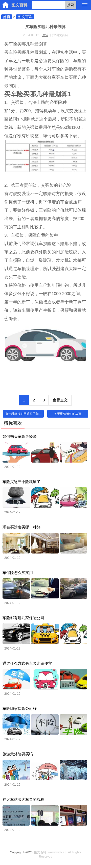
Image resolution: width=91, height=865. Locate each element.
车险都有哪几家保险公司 (23, 618)
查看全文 (60, 400)
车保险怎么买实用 (18, 572)
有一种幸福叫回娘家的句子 (23, 414)
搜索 (70, 5)
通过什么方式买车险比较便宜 (27, 663)
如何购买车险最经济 (20, 436)
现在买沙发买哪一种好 (21, 527)
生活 (45, 35)
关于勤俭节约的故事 (67, 414)
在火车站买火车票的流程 (23, 799)
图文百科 (19, 5)
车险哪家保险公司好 (20, 708)
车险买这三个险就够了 (21, 481)
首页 (6, 17)
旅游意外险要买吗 (18, 754)
